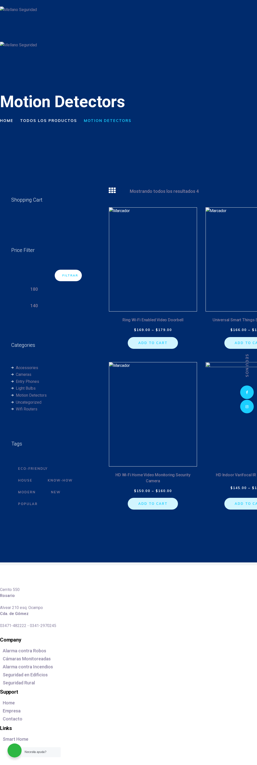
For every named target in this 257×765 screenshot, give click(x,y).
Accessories (27, 367)
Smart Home (15, 739)
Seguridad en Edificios (25, 674)
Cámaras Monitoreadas (27, 658)
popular (28, 504)
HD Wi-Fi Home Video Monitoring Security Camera (152, 478)
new (56, 492)
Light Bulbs (26, 388)
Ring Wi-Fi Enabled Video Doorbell (152, 320)
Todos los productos (48, 120)
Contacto (12, 718)
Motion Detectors (31, 395)
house (25, 480)
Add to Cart (153, 343)
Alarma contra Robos (24, 650)
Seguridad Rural (19, 682)
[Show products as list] (122, 191)
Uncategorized (28, 402)
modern (27, 492)
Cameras (23, 374)
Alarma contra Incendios (28, 666)
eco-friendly (33, 469)
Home (6, 120)
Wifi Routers (26, 409)
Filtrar (70, 275)
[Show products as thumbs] (112, 191)
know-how (60, 480)
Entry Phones (27, 381)
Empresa (12, 710)
